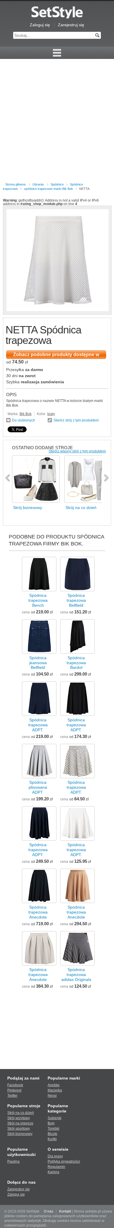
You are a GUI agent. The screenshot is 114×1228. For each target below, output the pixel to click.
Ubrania (38, 184)
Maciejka (55, 1090)
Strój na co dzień (20, 1113)
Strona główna (15, 184)
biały (51, 414)
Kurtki (52, 1139)
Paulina (13, 1161)
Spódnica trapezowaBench (38, 600)
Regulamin (56, 1167)
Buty (51, 1123)
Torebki (53, 1128)
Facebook (15, 1085)
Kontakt (65, 1211)
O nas (48, 1211)
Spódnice (57, 184)
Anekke (54, 1085)
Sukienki (54, 1118)
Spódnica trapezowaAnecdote (38, 912)
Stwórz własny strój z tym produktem (77, 451)
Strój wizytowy (18, 1118)
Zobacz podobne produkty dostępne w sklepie (56, 355)
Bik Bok (26, 414)
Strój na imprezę (20, 1123)
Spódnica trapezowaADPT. (38, 725)
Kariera (53, 1172)
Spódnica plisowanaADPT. (38, 787)
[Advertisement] (57, 122)
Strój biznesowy (19, 1134)
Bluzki (52, 1134)
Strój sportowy (18, 1128)
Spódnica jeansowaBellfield (38, 662)
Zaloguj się (40, 24)
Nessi (52, 1096)
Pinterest (14, 1090)
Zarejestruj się (71, 24)
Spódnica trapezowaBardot (76, 662)
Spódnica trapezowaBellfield (76, 600)
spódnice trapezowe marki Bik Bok (48, 188)
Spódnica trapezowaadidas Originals (76, 974)
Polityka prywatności (64, 1161)
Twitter (12, 1096)
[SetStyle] (57, 12)
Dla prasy (55, 1156)
